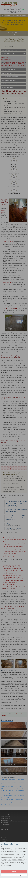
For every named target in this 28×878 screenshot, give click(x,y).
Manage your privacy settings (14, 875)
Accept (14, 871)
